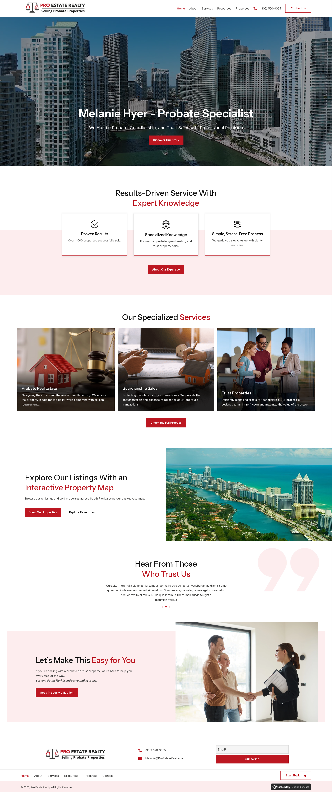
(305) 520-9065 (270, 8)
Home (25, 780)
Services (53, 780)
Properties (90, 780)
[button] (252, 764)
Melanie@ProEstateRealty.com (165, 763)
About (38, 780)
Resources (71, 780)
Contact (108, 780)
